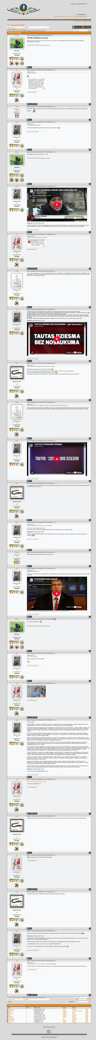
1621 (55, 816)
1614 (54, 552)
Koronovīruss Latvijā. (26, 30)
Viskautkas (13, 30)
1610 (55, 402)
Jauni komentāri (78, 21)
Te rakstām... (12, 1019)
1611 (55, 440)
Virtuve (73, 1016)
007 (17, 69)
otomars (18, 29)
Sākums (56, 16)
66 (27, 27)
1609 (55, 363)
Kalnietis (17, 552)
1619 (54, 720)
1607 (55, 271)
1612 (55, 483)
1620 (55, 779)
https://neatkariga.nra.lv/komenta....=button (36, 781)
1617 (54, 653)
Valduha (21, 29)
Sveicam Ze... (12, 1017)
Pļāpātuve (19, 30)
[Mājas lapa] (34, 104)
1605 (55, 186)
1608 (55, 309)
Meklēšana (85, 21)
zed (64, 1017)
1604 (55, 152)
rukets (16, 122)
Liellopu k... (11, 1016)
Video (10, 1012)
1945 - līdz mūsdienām (77, 1010)
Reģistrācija (81, 16)
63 (22, 27)
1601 (55, 69)
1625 (55, 960)
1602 (55, 106)
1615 (54, 568)
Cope (10, 1022)
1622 (55, 855)
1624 (55, 930)
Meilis (25, 29)
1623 (55, 891)
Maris (17, 106)
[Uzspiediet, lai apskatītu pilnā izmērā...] (36, 88)
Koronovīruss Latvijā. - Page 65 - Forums (68, 16)
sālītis (16, 271)
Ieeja (86, 16)
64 (24, 27)
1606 (55, 234)
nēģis (16, 363)
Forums (8, 30)
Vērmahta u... (12, 1020)
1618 (54, 683)
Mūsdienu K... (12, 1009)
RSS (86, 14)
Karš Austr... (11, 1010)
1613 (55, 522)
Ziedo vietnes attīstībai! (17, 25)
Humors (74, 1012)
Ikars (10, 1015)
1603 (55, 122)
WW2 (73, 1013)
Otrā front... (11, 1013)
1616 (54, 619)
